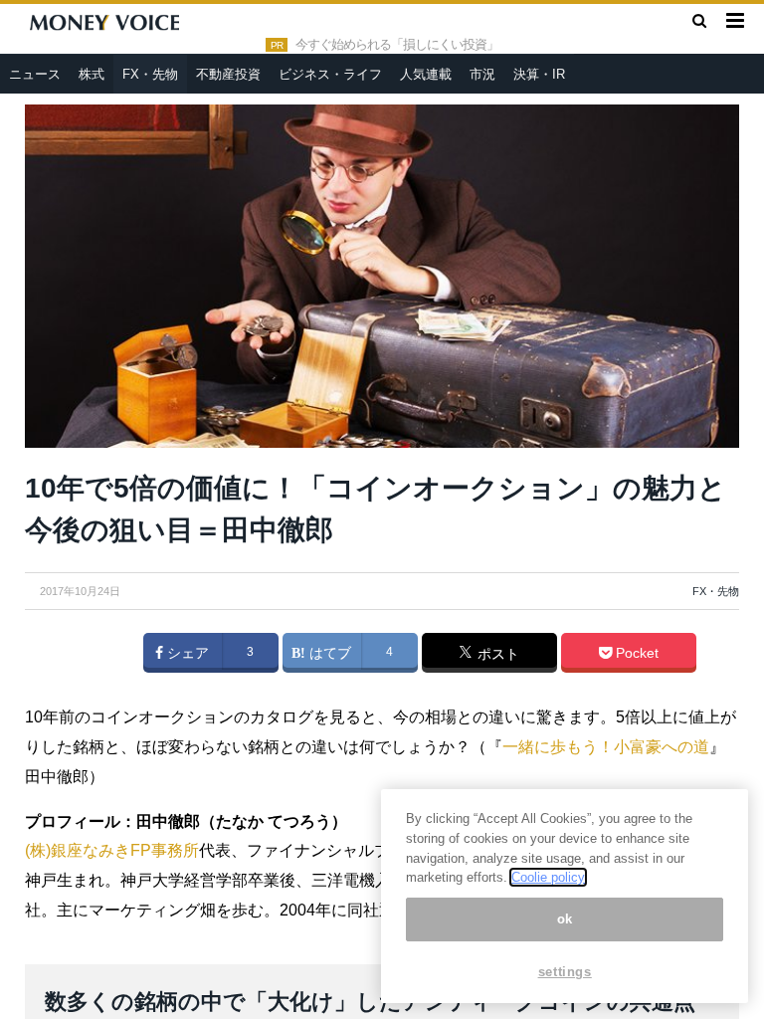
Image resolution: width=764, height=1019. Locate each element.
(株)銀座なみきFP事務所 (112, 850)
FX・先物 (150, 74)
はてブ (328, 653)
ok (565, 919)
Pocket (635, 653)
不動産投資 (228, 74)
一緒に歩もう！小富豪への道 (605, 746)
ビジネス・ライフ (330, 74)
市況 (482, 74)
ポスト (496, 654)
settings (565, 971)
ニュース (35, 74)
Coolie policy (548, 877)
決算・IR (539, 74)
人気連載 (426, 74)
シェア (186, 653)
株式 (91, 74)
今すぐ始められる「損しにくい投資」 (396, 45)
